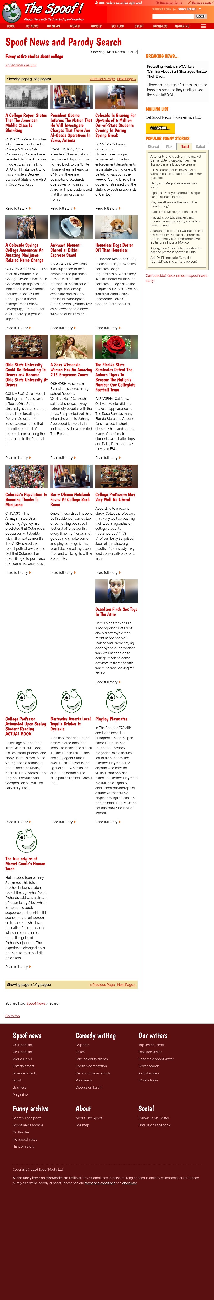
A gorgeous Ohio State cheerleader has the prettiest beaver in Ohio (175, 250)
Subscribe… (160, 128)
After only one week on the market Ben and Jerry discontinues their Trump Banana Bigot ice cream (175, 160)
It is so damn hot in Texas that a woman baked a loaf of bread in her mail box (176, 174)
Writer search (148, 1066)
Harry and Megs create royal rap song (173, 185)
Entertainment (23, 1066)
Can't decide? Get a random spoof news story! (176, 278)
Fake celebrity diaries (92, 1059)
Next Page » (126, 79)
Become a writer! (203, 3)
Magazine (20, 1095)
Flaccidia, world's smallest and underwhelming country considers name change (175, 221)
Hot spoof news (25, 1139)
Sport (17, 1080)
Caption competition (91, 1066)
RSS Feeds (84, 1080)
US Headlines (23, 1045)
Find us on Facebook (154, 1125)
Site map (82, 1125)
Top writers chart (151, 1045)
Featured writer (150, 1052)
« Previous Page (102, 79)
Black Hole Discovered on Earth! (173, 212)
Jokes (80, 1052)
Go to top (12, 1016)
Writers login (148, 1080)
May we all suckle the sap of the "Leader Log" (173, 204)
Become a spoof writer (156, 1059)
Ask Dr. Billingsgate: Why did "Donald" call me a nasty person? (173, 260)
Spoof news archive (28, 1125)
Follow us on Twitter (153, 1118)
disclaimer (129, 1183)
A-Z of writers (148, 1073)
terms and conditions (100, 1183)
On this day (21, 1132)
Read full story (16, 208)
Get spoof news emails (93, 1073)
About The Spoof (89, 1118)
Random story (24, 1146)
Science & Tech (24, 1073)
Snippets (82, 1045)
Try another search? (20, 65)
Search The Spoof (27, 1118)
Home (11, 26)
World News (22, 1059)
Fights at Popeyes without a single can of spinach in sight (175, 195)
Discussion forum (171, 3)
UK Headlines (23, 1052)
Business (20, 1087)
